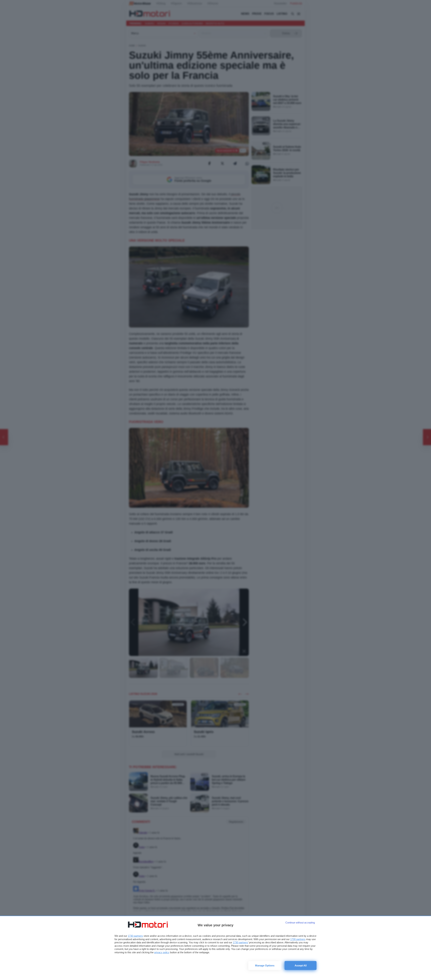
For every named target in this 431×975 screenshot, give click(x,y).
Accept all (301, 965)
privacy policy (161, 952)
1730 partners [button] (135, 935)
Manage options (264, 965)
